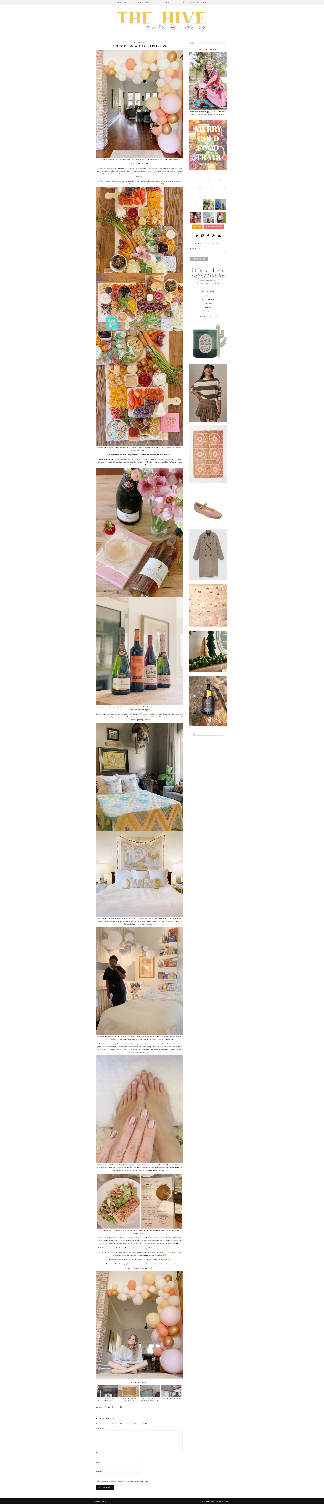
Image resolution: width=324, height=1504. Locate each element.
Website (99, 1471)
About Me (121, 2)
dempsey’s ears (208, 311)
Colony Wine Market (105, 459)
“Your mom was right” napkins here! (156, 454)
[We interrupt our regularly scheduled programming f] (220, 217)
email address (195, 248)
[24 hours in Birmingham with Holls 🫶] (220, 204)
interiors (208, 307)
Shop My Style (144, 2)
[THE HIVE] (162, 20)
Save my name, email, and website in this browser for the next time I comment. (124, 1481)
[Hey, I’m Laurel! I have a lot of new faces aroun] (208, 204)
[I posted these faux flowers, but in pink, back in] (195, 180)
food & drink (208, 303)
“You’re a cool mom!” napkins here (124, 454)
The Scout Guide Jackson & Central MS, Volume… (150, 1400)
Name (98, 1453)
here (146, 464)
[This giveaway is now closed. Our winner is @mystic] (195, 217)
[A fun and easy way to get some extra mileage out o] (195, 204)
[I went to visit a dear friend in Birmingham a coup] (220, 180)
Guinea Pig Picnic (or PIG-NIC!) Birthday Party (129, 1400)
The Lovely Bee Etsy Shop (194, 2)
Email (99, 1462)
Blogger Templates (211, 1501)
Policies (166, 2)
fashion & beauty (208, 299)
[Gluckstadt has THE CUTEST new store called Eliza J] (195, 192)
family (208, 295)
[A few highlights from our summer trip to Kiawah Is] (220, 192)
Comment (100, 1428)
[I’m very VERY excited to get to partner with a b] (208, 180)
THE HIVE (105, 1501)
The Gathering (150, 1170)
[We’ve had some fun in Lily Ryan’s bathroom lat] (208, 192)
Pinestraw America (171, 1399)
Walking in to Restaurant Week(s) (107, 1399)
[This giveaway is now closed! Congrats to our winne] (208, 217)
